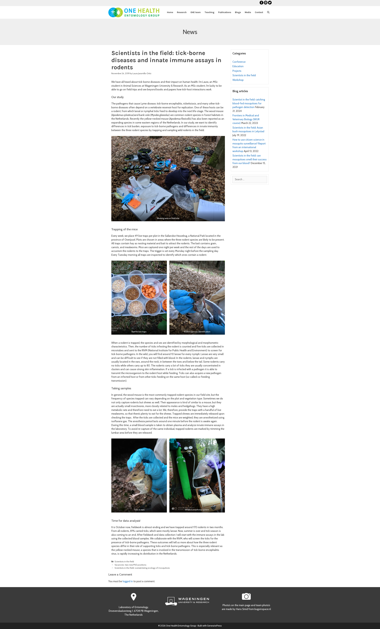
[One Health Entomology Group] (133, 12)
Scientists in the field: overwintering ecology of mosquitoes (142, 568)
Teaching (209, 12)
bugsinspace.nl (262, 609)
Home (170, 12)
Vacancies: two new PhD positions (130, 564)
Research (182, 12)
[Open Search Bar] (268, 12)
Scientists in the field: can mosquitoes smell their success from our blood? (249, 159)
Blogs (238, 12)
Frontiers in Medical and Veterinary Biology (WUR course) (245, 119)
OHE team (195, 12)
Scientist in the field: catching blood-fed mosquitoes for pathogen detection (248, 103)
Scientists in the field (124, 561)
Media (248, 12)
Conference (239, 61)
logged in (128, 581)
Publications (224, 12)
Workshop (238, 79)
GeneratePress (214, 625)
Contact (259, 12)
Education (238, 66)
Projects (236, 70)
